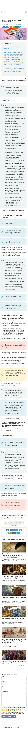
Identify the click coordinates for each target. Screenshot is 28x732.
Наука (11, 522)
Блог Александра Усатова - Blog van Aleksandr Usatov (12, 2)
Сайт (2, 686)
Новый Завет (18, 522)
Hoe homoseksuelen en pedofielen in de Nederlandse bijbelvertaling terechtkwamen (14, 640)
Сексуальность (18, 523)
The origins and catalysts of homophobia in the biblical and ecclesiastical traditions (12, 555)
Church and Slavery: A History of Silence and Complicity (12, 577)
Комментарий (5, 691)
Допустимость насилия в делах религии (13, 619)
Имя (2, 676)
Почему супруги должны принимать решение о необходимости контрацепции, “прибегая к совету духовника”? (14, 71)
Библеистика (18, 24)
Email (3, 681)
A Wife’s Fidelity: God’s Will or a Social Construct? (14, 662)
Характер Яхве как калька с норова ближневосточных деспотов (14, 598)
